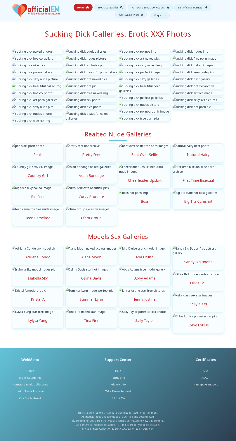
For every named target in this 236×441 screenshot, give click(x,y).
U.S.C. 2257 (118, 398)
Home (81, 7)
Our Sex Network (129, 14)
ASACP (206, 377)
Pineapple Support (206, 384)
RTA (205, 371)
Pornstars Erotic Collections (148, 7)
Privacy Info (118, 384)
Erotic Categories (108, 7)
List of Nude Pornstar (191, 7)
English (158, 15)
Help (118, 371)
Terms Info (118, 377)
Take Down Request (118, 391)
